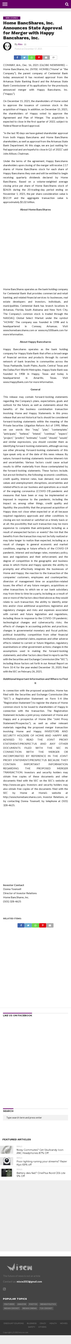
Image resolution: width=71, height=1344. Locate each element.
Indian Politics (48, 1304)
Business (31, 1323)
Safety (31, 1327)
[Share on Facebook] (17, 56)
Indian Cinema (29, 1308)
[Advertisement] (35, 250)
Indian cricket (11, 1308)
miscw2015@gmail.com (29, 1281)
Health (53, 1323)
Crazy (43, 1323)
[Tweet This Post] (24, 56)
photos (33, 1304)
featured (9, 1304)
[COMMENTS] (53, 56)
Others (42, 1327)
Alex (20, 44)
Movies (63, 1323)
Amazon (22, 1304)
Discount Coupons (14, 1323)
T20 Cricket (46, 1308)
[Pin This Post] (39, 56)
